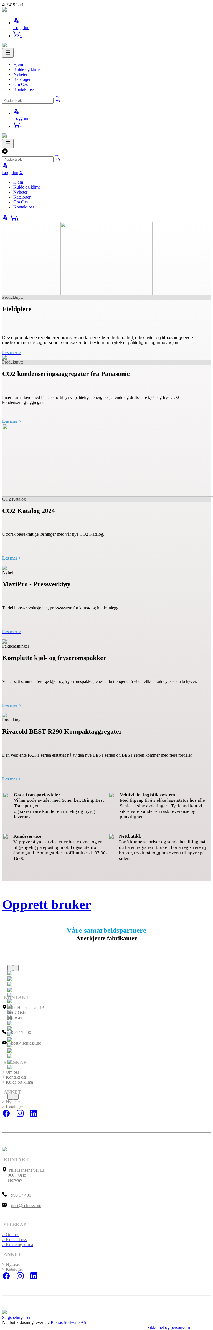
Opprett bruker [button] (46, 904)
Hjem (18, 64)
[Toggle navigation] (8, 53)
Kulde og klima (26, 69)
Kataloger (22, 79)
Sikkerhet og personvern (168, 1327)
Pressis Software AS (68, 1322)
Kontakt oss (23, 89)
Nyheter (20, 74)
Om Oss (20, 84)
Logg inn (21, 27)
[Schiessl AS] (4, 10)
